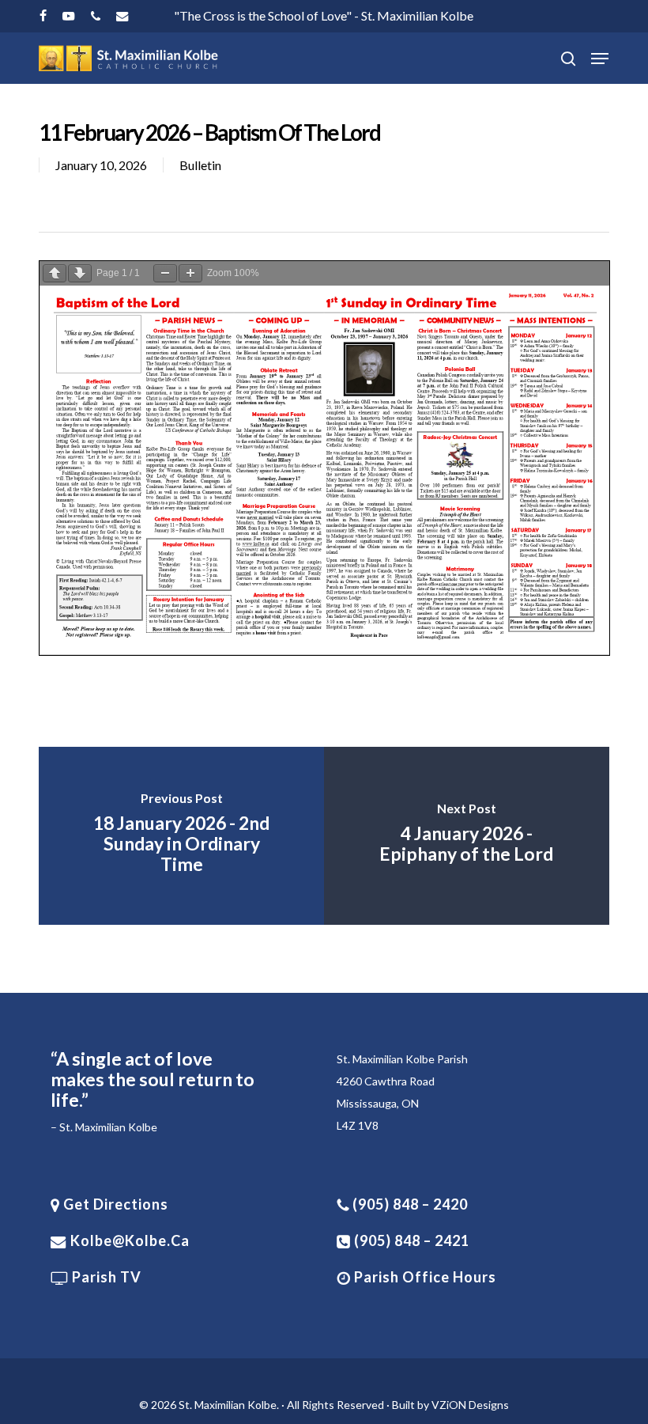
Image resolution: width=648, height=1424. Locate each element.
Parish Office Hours (423, 1277)
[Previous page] (54, 273)
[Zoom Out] (165, 273)
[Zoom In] (190, 273)
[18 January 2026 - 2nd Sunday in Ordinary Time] (181, 836)
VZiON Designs (470, 1404)
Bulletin (200, 164)
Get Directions (114, 1204)
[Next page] (80, 273)
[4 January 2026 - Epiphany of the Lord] (466, 836)
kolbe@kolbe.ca (130, 1240)
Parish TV (105, 1277)
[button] (599, 58)
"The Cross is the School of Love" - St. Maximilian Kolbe (323, 15)
